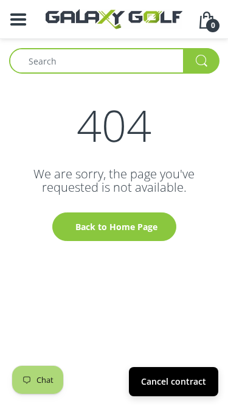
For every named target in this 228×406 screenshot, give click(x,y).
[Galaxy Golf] (114, 18)
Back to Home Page (116, 227)
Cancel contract (173, 381)
